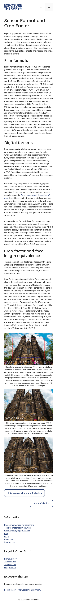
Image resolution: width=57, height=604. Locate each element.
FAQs (6, 536)
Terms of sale (10, 565)
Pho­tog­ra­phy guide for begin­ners (19, 525)
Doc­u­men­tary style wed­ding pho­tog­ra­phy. (22, 590)
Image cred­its (10, 567)
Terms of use (10, 562)
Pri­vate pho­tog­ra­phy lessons (17, 531)
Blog (6, 534)
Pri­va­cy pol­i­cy (10, 559)
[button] (41, 7)
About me (8, 539)
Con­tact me (9, 542)
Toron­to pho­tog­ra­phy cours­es (17, 528)
